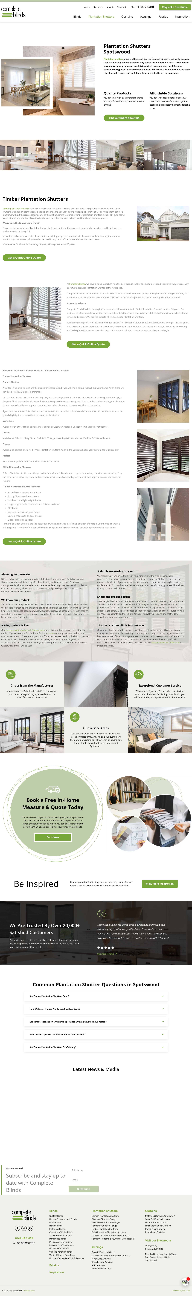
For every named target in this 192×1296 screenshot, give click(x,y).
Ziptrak (35, 630)
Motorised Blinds (57, 1229)
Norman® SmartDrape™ (156, 1222)
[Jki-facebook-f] (17, 1228)
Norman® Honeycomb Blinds (63, 1219)
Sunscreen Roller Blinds (60, 1235)
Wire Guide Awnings (101, 1258)
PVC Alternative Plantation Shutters (109, 1232)
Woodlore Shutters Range (104, 1219)
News (87, 7)
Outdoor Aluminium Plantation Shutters (111, 1235)
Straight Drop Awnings (102, 1262)
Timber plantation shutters (16, 208)
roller (42, 630)
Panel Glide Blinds (57, 1238)
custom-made (12, 630)
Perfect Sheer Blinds (59, 1248)
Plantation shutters (113, 59)
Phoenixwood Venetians (60, 1242)
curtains (52, 633)
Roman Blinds (55, 1225)
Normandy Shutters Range (104, 1225)
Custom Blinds (56, 1216)
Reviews (98, 7)
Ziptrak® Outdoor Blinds (103, 1252)
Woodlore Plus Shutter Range (106, 1222)
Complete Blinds (77, 283)
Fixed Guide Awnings (101, 1268)
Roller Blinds (55, 1222)
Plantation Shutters (101, 17)
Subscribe (83, 1189)
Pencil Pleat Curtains (155, 1229)
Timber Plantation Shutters (105, 1229)
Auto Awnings (98, 1265)
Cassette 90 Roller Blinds (61, 1232)
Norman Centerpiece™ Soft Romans (66, 1258)
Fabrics (163, 17)
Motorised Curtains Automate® (160, 1216)
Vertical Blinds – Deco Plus (61, 1255)
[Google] (30, 1228)
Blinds (77, 17)
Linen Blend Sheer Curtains (158, 1225)
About (109, 7)
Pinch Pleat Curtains (155, 1232)
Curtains (127, 17)
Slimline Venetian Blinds (60, 1251)
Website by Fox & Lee (181, 1290)
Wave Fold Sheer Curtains (157, 1219)
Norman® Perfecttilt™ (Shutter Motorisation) (113, 1238)
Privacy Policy (29, 1290)
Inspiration (182, 17)
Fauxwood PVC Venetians (61, 1245)
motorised (25, 630)
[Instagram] (24, 1228)
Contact (121, 7)
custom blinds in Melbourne (165, 642)
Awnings (145, 17)
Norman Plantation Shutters (105, 1216)
